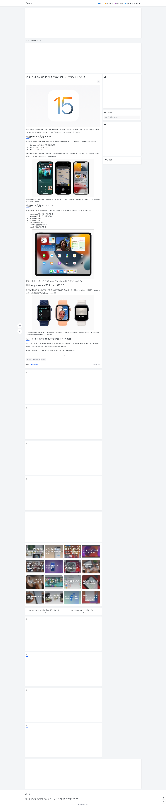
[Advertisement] (83, 23)
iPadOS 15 (37, 359)
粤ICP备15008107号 (72, 799)
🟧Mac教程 (108, 3)
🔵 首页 (100, 3)
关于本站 (27, 799)
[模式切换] (137, 3)
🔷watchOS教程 (130, 3)
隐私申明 (33, 799)
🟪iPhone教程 (119, 3)
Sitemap (52, 799)
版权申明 (40, 799)
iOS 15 (29, 359)
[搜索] (140, 3)
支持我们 (62, 799)
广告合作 (46, 799)
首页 (27, 40)
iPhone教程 (34, 40)
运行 (44, 359)
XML (57, 799)
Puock (86, 804)
